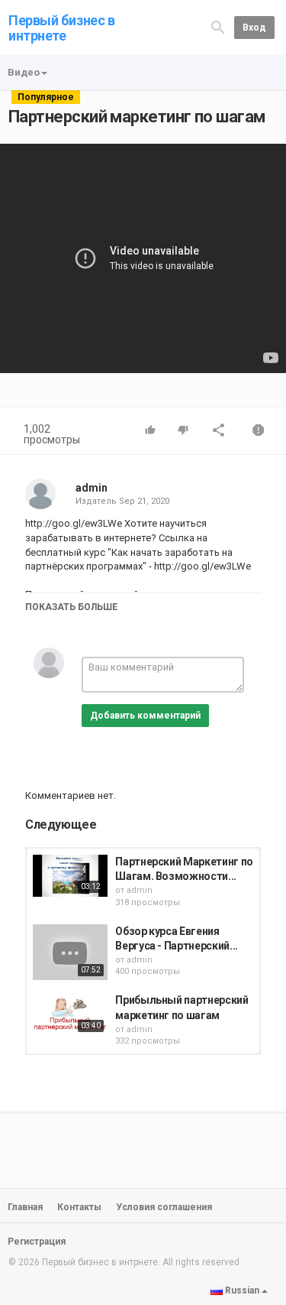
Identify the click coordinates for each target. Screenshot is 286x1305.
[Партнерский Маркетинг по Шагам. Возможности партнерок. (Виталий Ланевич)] (70, 876)
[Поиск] (218, 27)
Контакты (79, 1207)
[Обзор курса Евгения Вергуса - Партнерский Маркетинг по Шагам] (70, 952)
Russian (242, 1290)
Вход (254, 27)
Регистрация (37, 1241)
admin (92, 488)
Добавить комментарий (145, 715)
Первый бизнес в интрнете (61, 28)
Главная (25, 1207)
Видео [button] (24, 72)
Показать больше (71, 607)
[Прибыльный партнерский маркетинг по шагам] (70, 1014)
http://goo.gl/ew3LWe (201, 566)
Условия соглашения (164, 1207)
